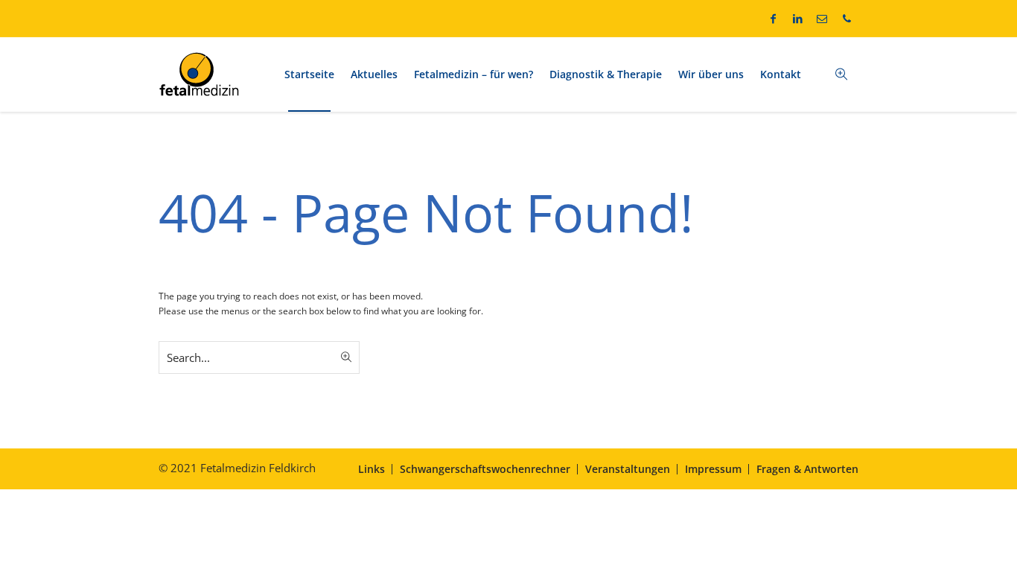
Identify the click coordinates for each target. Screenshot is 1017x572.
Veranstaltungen (627, 469)
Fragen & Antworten (807, 469)
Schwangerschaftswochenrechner (485, 469)
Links (371, 469)
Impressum (713, 469)
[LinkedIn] (797, 19)
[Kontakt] (846, 19)
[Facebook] (773, 19)
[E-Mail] (822, 19)
